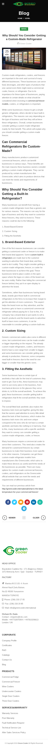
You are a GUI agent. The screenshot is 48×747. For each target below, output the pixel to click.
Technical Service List (11, 727)
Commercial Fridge (10, 677)
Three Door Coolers (10, 701)
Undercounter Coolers (11, 691)
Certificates (7, 645)
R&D (4, 650)
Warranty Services (10, 713)
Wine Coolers (8, 686)
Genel (27, 18)
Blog (4, 664)
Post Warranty (8, 718)
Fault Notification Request (13, 723)
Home (20, 18)
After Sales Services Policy (14, 732)
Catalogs (6, 655)
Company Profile (9, 640)
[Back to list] (24, 518)
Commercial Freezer (11, 682)
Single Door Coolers (10, 696)
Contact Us (7, 660)
